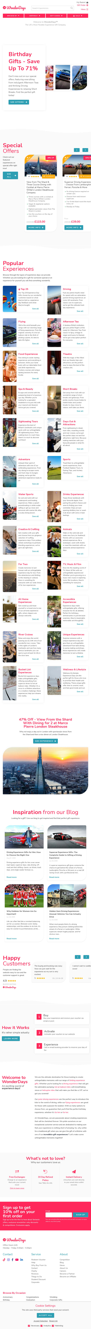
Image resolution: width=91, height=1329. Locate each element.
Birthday (6, 1300)
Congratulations (32, 1297)
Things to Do (36, 1276)
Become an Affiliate (68, 1276)
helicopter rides (48, 1090)
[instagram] (8, 1259)
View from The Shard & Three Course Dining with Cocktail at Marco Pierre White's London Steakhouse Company (40, 187)
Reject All (53, 1321)
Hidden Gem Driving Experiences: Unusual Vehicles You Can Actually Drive (65, 914)
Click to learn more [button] (17, 1188)
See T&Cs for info (45, 1183)
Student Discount (38, 1279)
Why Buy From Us (39, 1265)
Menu (83, 9)
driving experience (70, 1083)
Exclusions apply (23, 1225)
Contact (34, 1268)
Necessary (35, 1325)
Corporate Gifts (56, 1300)
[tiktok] (4, 1259)
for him (57, 1112)
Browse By (12, 16)
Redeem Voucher (38, 1259)
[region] (57, 150)
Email (48, 1211)
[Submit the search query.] (72, 8)
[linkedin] (21, 1259)
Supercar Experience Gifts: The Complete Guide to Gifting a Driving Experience (65, 855)
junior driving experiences (48, 1099)
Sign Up (80, 1214)
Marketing (59, 1325)
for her (65, 1112)
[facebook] (12, 1259)
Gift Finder (81, 5)
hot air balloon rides (63, 1087)
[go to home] (14, 8)
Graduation (30, 1300)
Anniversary (8, 1297)
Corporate (35, 1282)
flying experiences (72, 1102)
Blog (62, 1262)
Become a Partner (67, 1274)
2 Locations (50, 176)
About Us (64, 1268)
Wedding (53, 1297)
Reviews (35, 1274)
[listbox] (60, 972)
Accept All (45, 1315)
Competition (65, 1259)
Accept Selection (41, 1321)
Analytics (47, 1325)
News (62, 1265)
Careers (63, 1271)
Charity (34, 1271)
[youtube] (16, 1259)
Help (33, 1262)
